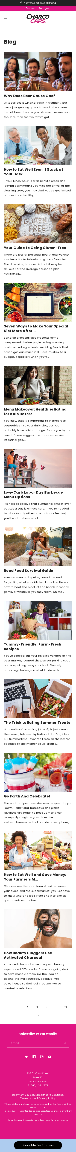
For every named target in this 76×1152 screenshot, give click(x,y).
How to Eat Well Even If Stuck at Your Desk (33, 171)
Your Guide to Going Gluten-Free (35, 247)
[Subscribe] (65, 1043)
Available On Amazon (38, 1145)
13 (66, 1007)
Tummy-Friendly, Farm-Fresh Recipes (33, 646)
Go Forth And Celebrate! (27, 796)
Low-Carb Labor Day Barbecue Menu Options (33, 494)
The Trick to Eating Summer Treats (37, 722)
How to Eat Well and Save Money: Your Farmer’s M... (35, 877)
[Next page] (38, 1015)
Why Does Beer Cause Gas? (29, 96)
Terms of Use (28, 1098)
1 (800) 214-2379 (38, 1085)
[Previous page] (8, 1007)
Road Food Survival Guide (28, 570)
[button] (6, 18)
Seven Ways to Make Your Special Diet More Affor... (36, 328)
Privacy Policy (47, 1098)
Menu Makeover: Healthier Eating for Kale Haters (35, 411)
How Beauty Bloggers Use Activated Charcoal (28, 955)
